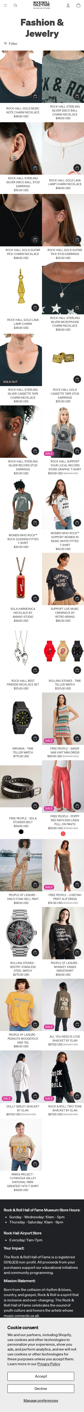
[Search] (15, 5)
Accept (41, 1376)
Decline (41, 1388)
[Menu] (5, 5)
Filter (13, 43)
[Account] (68, 5)
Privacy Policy (48, 1363)
